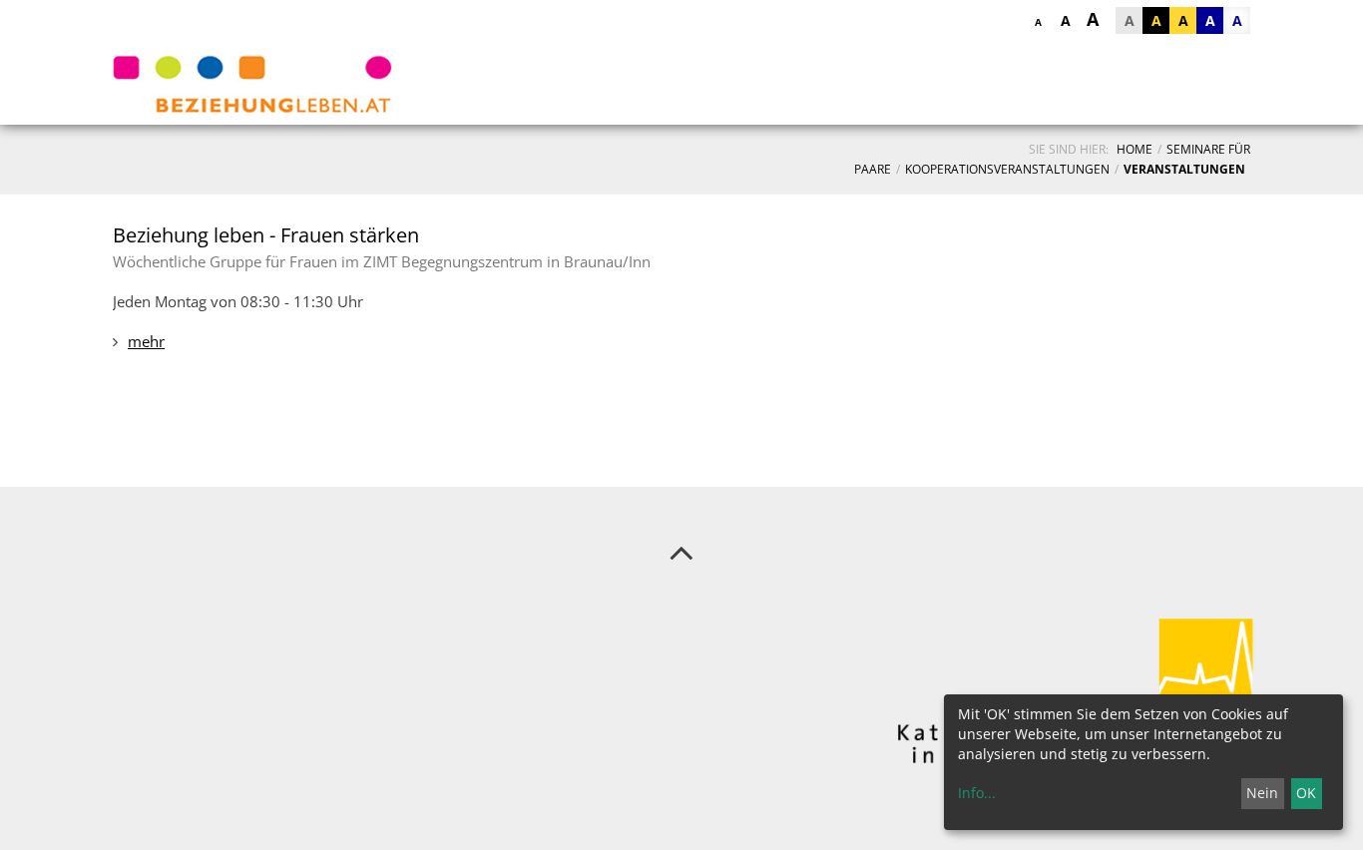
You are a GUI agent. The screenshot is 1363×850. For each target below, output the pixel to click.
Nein (1262, 792)
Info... (977, 792)
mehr (146, 341)
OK (1306, 792)
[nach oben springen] (681, 552)
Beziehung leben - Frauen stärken (266, 234)
